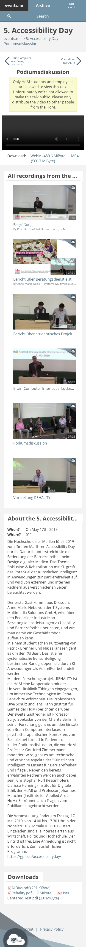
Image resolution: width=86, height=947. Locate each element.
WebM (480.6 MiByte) (49, 155)
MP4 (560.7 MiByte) (55, 158)
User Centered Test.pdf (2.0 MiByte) (38, 895)
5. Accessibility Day (42, 38)
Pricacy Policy (52, 929)
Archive (43, 5)
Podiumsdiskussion (20, 43)
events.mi (14, 5)
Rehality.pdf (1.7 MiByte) (32, 893)
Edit (71, 5)
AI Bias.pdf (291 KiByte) (30, 887)
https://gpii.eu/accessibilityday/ (34, 856)
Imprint (27, 929)
